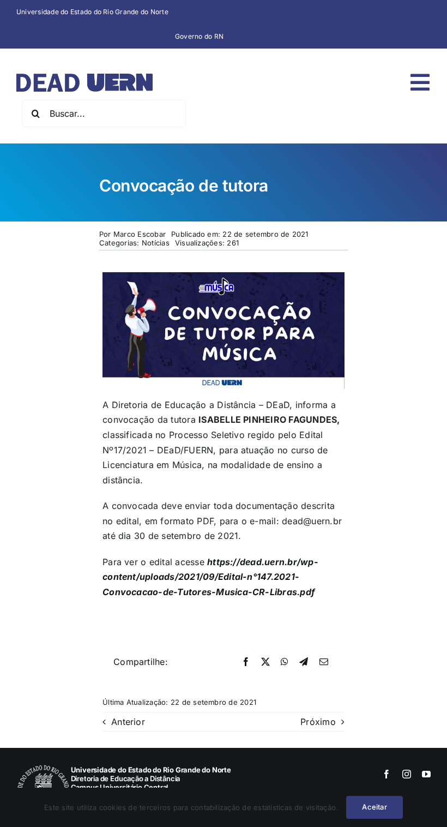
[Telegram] (303, 662)
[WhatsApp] (284, 662)
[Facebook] (246, 662)
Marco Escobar (139, 234)
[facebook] (386, 774)
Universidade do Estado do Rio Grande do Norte (92, 12)
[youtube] (426, 774)
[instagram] (406, 774)
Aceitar (374, 806)
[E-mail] (324, 662)
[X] (265, 662)
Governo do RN (199, 36)
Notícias (156, 242)
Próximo (318, 721)
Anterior (128, 721)
